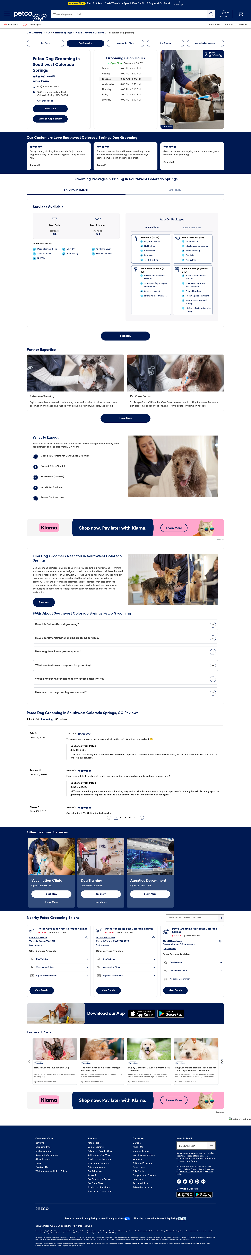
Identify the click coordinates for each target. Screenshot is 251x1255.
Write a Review (41, 81)
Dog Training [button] (165, 43)
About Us (138, 1147)
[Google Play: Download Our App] (204, 1195)
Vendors (137, 1159)
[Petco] (29, 14)
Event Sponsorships (144, 1155)
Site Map (138, 1218)
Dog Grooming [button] (85, 43)
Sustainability (140, 1183)
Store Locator (43, 1159)
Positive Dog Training (99, 1159)
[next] (142, 818)
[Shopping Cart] (241, 14)
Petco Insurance (96, 1167)
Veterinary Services (98, 1163)
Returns (39, 1143)
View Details (42, 990)
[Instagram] (197, 1181)
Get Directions (45, 101)
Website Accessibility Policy (51, 1171)
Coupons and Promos (144, 1175)
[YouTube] (203, 1181)
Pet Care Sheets (96, 1183)
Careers (137, 1143)
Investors (138, 1179)
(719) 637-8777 (102, 945)
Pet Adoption (94, 1171)
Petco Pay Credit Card (100, 1151)
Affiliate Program (142, 1163)
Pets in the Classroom (99, 1192)
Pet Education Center (99, 1179)
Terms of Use (196, 1169)
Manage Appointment (50, 119)
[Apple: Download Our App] (185, 1195)
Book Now (50, 109)
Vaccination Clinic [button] (125, 43)
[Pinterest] (191, 1181)
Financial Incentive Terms (191, 1172)
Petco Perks (94, 1143)
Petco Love (139, 1167)
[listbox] (125, 770)
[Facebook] (178, 1181)
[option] (125, 770)
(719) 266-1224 (169, 949)
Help (38, 1163)
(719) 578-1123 (35, 945)
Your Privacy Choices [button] (112, 1218)
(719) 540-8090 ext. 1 (48, 87)
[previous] (109, 818)
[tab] (76, 190)
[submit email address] (211, 1145)
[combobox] (195, 917)
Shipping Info (43, 1147)
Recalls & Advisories (46, 1155)
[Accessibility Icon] (182, 1218)
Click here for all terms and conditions (137, 1244)
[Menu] (7, 14)
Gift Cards (138, 1171)
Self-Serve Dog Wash (99, 1155)
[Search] (211, 14)
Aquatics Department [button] (205, 43)
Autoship (92, 1175)
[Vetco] (42, 1208)
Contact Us (41, 1167)
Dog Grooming (95, 1147)
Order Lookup (43, 1151)
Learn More (125, 418)
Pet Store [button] (45, 43)
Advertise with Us (142, 1187)
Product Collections (98, 1187)
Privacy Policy (89, 1218)
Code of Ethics (141, 1151)
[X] (185, 1181)
